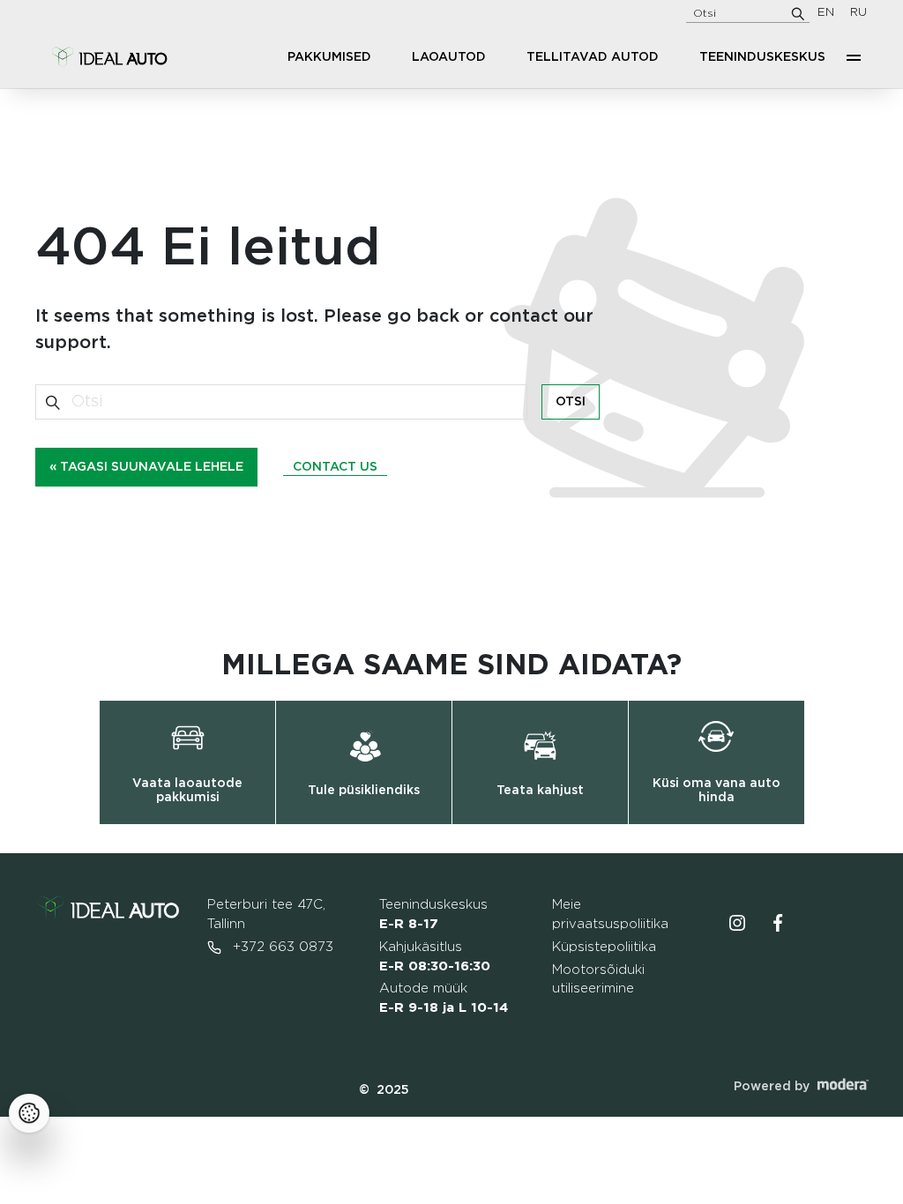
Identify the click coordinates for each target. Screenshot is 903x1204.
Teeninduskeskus (762, 57)
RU (858, 13)
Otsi (571, 402)
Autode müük (443, 998)
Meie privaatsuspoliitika (610, 914)
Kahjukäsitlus (434, 956)
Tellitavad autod (592, 57)
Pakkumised (329, 57)
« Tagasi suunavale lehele (146, 467)
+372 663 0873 (280, 947)
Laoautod (449, 57)
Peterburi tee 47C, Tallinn (266, 914)
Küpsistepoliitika (604, 947)
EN (825, 13)
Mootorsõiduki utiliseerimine (598, 979)
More (853, 57)
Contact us (335, 467)
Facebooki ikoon (778, 923)
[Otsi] (798, 13)
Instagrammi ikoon (737, 923)
